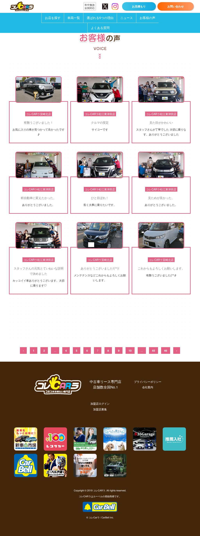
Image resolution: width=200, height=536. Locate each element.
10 (130, 350)
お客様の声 (147, 17)
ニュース (126, 17)
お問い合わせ (175, 6)
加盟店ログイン (100, 403)
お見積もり (139, 6)
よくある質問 (100, 27)
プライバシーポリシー (147, 381)
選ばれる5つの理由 (100, 17)
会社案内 (147, 387)
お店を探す (53, 17)
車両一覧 (73, 17)
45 (153, 350)
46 (165, 350)
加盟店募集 (100, 409)
